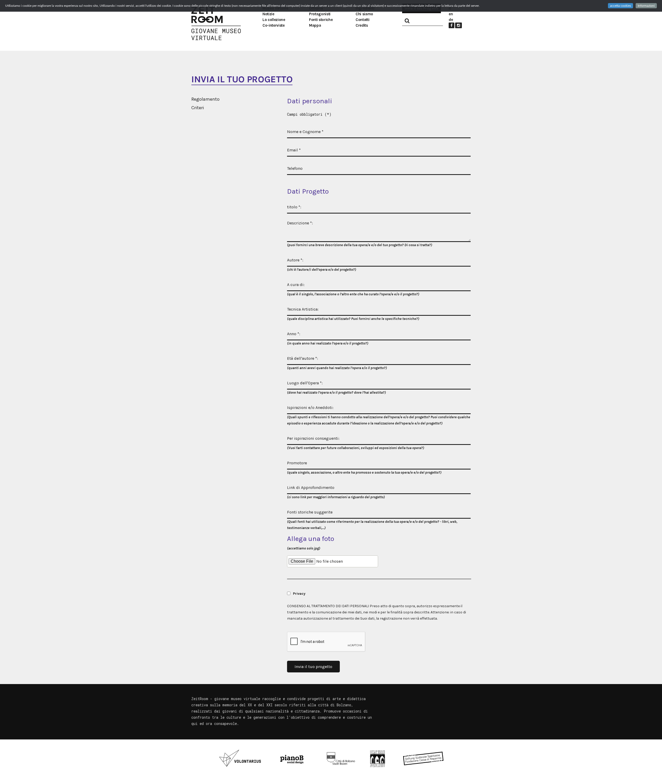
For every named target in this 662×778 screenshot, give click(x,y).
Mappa (315, 25)
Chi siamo (364, 14)
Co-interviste (273, 25)
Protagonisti (319, 14)
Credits (362, 25)
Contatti (362, 19)
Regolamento (205, 99)
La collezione (273, 19)
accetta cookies (620, 5)
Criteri (197, 108)
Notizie (268, 14)
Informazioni (646, 5)
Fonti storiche (321, 19)
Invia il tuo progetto (313, 666)
